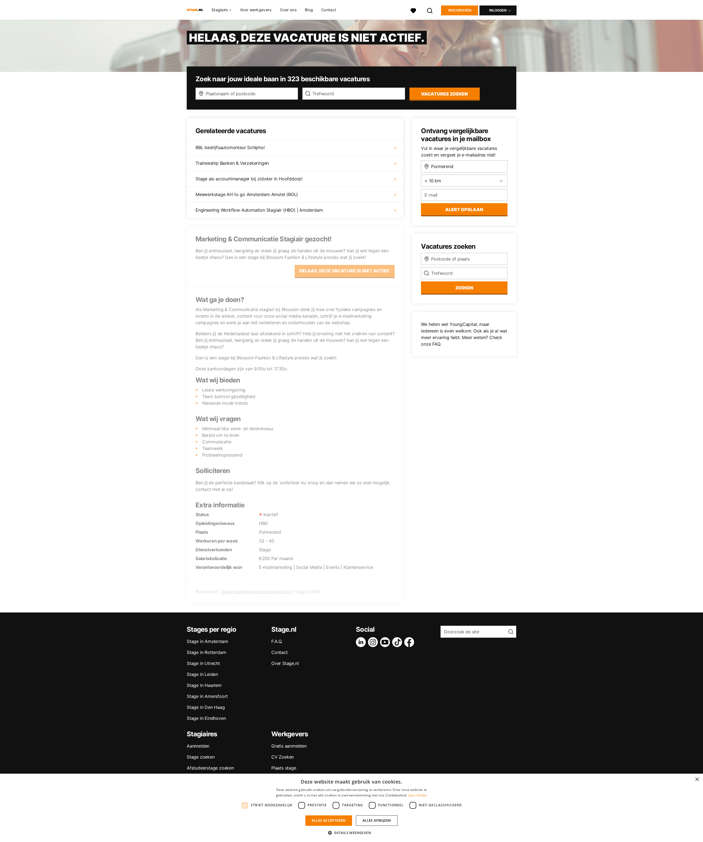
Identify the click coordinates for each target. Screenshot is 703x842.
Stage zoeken (201, 757)
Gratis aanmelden (289, 746)
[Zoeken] (430, 10)
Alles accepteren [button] (328, 820)
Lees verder (417, 795)
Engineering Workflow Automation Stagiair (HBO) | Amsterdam (259, 210)
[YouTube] (386, 642)
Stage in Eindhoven (206, 718)
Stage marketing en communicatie (256, 591)
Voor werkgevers (256, 9)
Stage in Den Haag (206, 707)
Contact (328, 9)
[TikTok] (398, 642)
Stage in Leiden (202, 674)
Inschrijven (459, 10)
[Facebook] (410, 642)
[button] (351, 832)
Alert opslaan (464, 209)
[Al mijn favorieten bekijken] (413, 10)
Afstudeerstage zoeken (210, 768)
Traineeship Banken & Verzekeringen (232, 163)
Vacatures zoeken (444, 94)
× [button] (697, 779)
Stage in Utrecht (203, 663)
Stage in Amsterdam (207, 641)
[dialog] (351, 808)
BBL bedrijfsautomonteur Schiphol (230, 147)
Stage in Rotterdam (206, 652)
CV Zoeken (282, 757)
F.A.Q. (277, 641)
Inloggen (498, 10)
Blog (309, 9)
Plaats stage (283, 768)
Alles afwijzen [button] (376, 820)
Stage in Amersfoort (207, 696)
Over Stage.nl (285, 663)
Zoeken (464, 287)
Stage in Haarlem (204, 685)
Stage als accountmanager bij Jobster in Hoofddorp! (249, 178)
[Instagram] (374, 642)
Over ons (288, 9)
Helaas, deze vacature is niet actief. (344, 270)
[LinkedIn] (362, 642)
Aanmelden (198, 746)
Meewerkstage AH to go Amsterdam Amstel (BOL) (247, 194)
